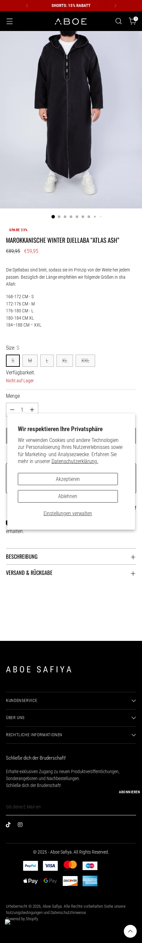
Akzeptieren (68, 479)
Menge (13, 396)
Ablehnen (67, 496)
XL (64, 361)
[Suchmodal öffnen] (118, 21)
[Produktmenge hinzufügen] (32, 409)
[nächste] (115, 5)
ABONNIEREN (129, 792)
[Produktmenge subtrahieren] (12, 409)
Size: (12, 348)
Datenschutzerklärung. (75, 461)
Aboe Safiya (52, 906)
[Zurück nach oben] (130, 931)
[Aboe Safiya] (71, 21)
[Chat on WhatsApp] (13, 927)
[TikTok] (10, 826)
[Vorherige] (27, 5)
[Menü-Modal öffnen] (9, 21)
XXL (85, 361)
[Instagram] (22, 826)
